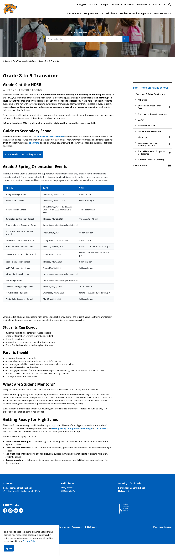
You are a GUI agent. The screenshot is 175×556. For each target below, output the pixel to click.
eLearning (34, 142)
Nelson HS (123, 491)
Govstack (167, 527)
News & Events (161, 13)
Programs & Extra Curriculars (99, 13)
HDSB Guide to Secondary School (23, 154)
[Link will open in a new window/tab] (123, 508)
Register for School (88, 4)
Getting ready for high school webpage (71, 428)
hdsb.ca (130, 4)
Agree (9, 548)
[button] (150, 165)
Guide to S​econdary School (50, 136)
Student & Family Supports (134, 13)
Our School (73, 13)
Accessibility (77, 527)
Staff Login (92, 527)
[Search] (125, 39)
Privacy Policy (30, 541)
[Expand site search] (169, 4)
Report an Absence (112, 4)
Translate (160, 4)
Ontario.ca (101, 428)
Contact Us (144, 4)
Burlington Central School (131, 487)
